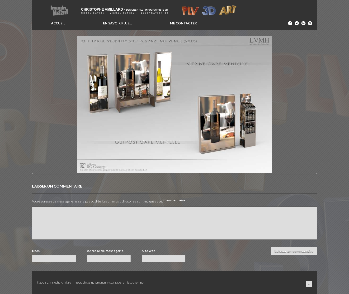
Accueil (58, 23)
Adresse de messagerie (105, 251)
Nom (36, 251)
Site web (148, 251)
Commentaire (174, 200)
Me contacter (183, 23)
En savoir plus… (117, 23)
